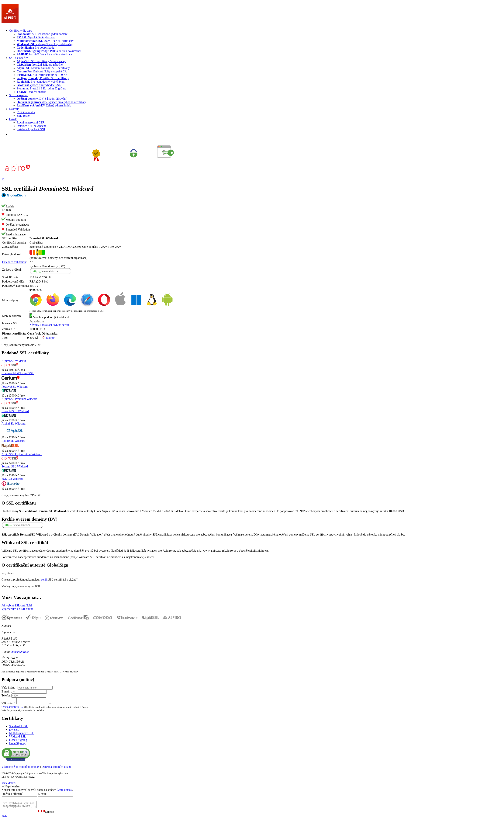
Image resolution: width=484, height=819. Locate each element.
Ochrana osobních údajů (56, 766)
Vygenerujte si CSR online (17, 608)
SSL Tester (23, 115)
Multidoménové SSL (21, 733)
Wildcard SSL (17, 736)
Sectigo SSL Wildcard (15, 466)
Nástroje (14, 108)
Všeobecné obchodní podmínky (21, 766)
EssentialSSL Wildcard (15, 411)
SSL (4, 815)
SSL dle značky (18, 57)
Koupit (49, 337)
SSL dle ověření (18, 95)
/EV (44, 105)
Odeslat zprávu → (12, 706)
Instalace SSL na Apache (31, 125)
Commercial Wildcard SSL (18, 373)
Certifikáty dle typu (20, 30)
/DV (41, 98)
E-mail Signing (18, 739)
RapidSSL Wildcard (13, 440)
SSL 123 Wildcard (12, 478)
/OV (51, 102)
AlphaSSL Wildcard (14, 423)
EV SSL (14, 729)
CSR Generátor (26, 112)
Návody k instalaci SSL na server (49, 324)
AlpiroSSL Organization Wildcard (22, 454)
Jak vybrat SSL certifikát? (17, 605)
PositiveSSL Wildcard (15, 386)
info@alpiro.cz (20, 651)
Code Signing (17, 743)
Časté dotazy (64, 789)
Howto (13, 119)
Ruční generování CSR (30, 122)
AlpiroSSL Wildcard (14, 361)
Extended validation (14, 262)
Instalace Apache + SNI (31, 129)
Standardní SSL (18, 726)
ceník (44, 579)
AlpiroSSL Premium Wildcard (19, 399)
